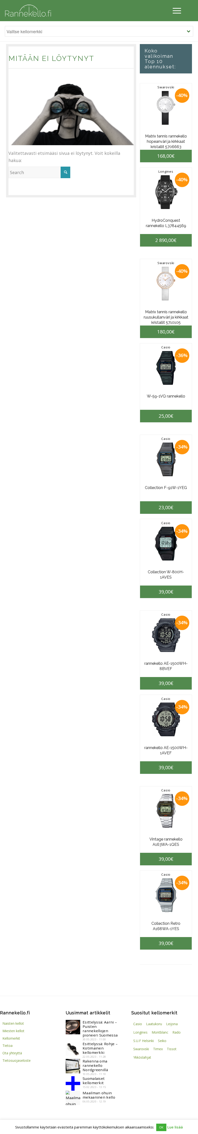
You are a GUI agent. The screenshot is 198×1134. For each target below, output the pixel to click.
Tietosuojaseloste (16, 1060)
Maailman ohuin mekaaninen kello (99, 1095)
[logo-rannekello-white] (28, 10)
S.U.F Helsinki (143, 1040)
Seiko (162, 1040)
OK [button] (161, 1127)
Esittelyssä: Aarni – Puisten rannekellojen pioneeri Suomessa (100, 1028)
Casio (165, 347)
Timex (158, 1049)
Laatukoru (154, 1024)
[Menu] (175, 10)
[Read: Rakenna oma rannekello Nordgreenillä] (73, 1066)
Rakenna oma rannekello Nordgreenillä (95, 1065)
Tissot (172, 1049)
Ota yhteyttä (12, 1053)
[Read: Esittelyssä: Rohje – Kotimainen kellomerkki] (73, 1049)
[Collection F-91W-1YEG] (166, 459)
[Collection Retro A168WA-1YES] (166, 895)
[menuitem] (175, 10)
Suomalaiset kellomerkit (94, 1080)
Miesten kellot (13, 1031)
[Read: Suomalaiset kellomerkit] (73, 1083)
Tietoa (7, 1045)
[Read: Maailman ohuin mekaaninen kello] (73, 1098)
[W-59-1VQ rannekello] (166, 368)
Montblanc (160, 1032)
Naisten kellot (13, 1023)
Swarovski (165, 87)
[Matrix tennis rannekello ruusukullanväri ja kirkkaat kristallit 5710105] (166, 283)
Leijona (172, 1024)
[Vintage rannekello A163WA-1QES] (166, 811)
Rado (176, 1032)
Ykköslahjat (142, 1057)
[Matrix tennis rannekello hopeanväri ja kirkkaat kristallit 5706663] (166, 108)
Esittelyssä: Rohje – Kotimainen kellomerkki (100, 1048)
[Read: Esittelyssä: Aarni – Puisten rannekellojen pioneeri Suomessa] (73, 1027)
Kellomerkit (11, 1038)
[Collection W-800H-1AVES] (166, 543)
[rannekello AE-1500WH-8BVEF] (166, 635)
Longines (165, 171)
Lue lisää (175, 1127)
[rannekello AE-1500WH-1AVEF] (166, 719)
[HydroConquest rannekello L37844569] (166, 192)
